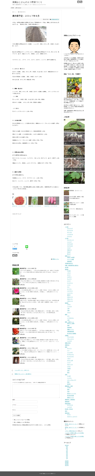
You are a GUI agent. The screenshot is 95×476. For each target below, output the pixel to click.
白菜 (68, 370)
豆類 (66, 374)
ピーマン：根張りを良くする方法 (73, 169)
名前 (13, 399)
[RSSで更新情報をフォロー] (81, 2)
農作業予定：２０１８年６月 (28, 337)
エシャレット (70, 239)
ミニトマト (70, 293)
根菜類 (66, 303)
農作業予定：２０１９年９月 (18, 206)
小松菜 (69, 368)
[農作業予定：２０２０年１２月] (15, 291)
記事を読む (22, 275)
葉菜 (66, 347)
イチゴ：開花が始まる (70, 431)
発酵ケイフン (70, 329)
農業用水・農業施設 (70, 399)
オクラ (69, 275)
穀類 (66, 314)
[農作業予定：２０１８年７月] (15, 271)
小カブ (69, 312)
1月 (67, 458)
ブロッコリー (70, 339)
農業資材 (67, 401)
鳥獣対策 (67, 413)
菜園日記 (67, 345)
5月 (67, 452)
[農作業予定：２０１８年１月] (15, 360)
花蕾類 (66, 335)
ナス (68, 287)
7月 (67, 449)
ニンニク (69, 242)
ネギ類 (66, 238)
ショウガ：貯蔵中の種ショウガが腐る (74, 433)
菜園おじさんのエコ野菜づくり (27, 2)
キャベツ (69, 348)
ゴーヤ (69, 281)
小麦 (68, 320)
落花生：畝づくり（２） (71, 424)
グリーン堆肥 (70, 259)
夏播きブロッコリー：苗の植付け (23, 374)
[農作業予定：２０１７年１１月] (15, 351)
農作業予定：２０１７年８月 (28, 298)
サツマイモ (70, 230)
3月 (67, 455)
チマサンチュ (70, 354)
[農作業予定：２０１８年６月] (15, 340)
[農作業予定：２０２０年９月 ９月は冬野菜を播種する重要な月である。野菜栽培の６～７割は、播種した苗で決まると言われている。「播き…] (52, 201)
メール (14, 404)
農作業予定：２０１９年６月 (28, 279)
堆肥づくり (68, 256)
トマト (69, 285)
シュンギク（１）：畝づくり (22, 370)
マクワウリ (70, 291)
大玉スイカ (70, 297)
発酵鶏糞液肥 (70, 331)
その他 (69, 271)
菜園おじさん (55, 259)
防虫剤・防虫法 (69, 409)
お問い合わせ (18, 7)
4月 (67, 454)
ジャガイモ (70, 234)
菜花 (68, 372)
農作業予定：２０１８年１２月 (29, 318)
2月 (67, 457)
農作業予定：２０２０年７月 (28, 328)
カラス (69, 414)
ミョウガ (69, 341)
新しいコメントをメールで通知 (22, 419)
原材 (68, 389)
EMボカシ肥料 (70, 323)
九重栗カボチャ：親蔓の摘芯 (72, 182)
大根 (68, 310)
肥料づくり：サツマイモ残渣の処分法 (74, 156)
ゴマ (68, 316)
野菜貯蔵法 (68, 403)
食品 (66, 411)
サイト (14, 409)
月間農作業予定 (55, 19)
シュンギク (70, 352)
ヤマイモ (69, 236)
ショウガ (69, 306)
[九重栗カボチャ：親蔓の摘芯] (74, 177)
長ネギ (69, 254)
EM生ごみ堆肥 (70, 257)
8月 (67, 448)
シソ (68, 350)
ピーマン (69, 289)
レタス (69, 366)
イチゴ (69, 273)
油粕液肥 (69, 327)
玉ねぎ (69, 252)
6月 (67, 451)
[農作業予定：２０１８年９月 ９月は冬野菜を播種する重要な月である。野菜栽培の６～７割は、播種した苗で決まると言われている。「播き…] (35, 201)
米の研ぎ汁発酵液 (71, 333)
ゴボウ (69, 304)
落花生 (69, 384)
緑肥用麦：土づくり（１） (76, 190)
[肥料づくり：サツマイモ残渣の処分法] (74, 151)
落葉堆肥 (69, 261)
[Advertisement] (24, 229)
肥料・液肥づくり (69, 322)
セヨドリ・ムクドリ (72, 416)
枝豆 (68, 382)
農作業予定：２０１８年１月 (28, 357)
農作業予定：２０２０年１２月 (29, 288)
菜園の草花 (68, 343)
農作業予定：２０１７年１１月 (29, 348)
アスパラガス (70, 337)
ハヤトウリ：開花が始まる (76, 208)
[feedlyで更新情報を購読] (78, 2)
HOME (12, 7)
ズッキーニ (70, 283)
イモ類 (66, 227)
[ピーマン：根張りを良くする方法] (74, 164)
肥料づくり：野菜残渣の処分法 (72, 143)
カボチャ (69, 277)
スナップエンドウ (71, 380)
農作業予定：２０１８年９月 (34, 206)
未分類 (66, 267)
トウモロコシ (70, 318)
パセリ (69, 358)
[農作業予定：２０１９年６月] (15, 281)
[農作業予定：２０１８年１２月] (15, 320)
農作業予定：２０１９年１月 (28, 309)
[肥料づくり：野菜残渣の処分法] (74, 138)
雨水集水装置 (70, 395)
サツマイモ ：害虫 (69, 130)
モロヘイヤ (70, 364)
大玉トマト (70, 299)
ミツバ (69, 362)
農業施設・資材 (69, 386)
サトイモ (69, 232)
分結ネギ (69, 250)
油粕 (68, 325)
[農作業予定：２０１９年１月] (15, 311)
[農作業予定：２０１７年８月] (15, 301)
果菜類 (66, 269)
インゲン (69, 378)
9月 (67, 446)
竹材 (68, 391)
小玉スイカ (70, 301)
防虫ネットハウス (71, 393)
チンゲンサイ (70, 356)
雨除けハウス (70, 397)
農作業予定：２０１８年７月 (28, 268)
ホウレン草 (70, 360)
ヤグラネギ (70, 244)
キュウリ (69, 279)
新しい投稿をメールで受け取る (22, 422)
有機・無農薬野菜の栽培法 (71, 265)
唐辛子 (69, 295)
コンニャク (70, 228)
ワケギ (69, 248)
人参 (68, 308)
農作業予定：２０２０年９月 (51, 206)
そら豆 (69, 376)
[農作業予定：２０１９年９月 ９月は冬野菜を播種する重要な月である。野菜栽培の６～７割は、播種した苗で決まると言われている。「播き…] (19, 201)
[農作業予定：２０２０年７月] (15, 331)
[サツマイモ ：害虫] (74, 125)
